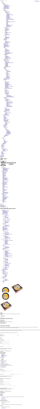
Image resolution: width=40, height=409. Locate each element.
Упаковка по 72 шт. (7, 265)
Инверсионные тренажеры (8, 57)
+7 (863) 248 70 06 (2, 155)
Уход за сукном (6, 100)
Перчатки (4, 191)
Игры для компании (6, 44)
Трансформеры (5, 38)
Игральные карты (6, 43)
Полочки (4, 185)
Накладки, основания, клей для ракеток (10, 21)
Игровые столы (7, 29)
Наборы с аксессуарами (7, 247)
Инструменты (7, 104)
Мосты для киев (7, 90)
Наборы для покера (7, 221)
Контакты (5, 142)
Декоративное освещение (8, 66)
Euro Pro (6, 134)
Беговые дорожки (7, 56)
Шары (6, 69)
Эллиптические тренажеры (8, 58)
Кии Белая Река (6, 251)
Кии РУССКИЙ (6, 252)
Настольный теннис (5, 214)
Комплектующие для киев (9, 106)
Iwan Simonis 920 (8, 131)
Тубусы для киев (6, 260)
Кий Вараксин (6, 85)
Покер (6, 36)
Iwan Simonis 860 (8, 132)
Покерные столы (7, 37)
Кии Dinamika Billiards (7, 250)
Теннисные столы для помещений (10, 19)
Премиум (6, 124)
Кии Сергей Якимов (7, 84)
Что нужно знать (3, 153)
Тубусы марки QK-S (8, 95)
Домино (3, 177)
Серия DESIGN (8, 14)
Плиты (3, 202)
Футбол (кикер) (7, 28)
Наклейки (5, 97)
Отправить (1, 351)
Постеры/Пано (5, 117)
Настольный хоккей (5, 182)
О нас (3, 138)
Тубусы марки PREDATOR (9, 96)
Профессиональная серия (5, 169)
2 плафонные (6, 241)
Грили (3, 181)
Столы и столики (6, 118)
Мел (5, 108)
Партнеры (3, 146)
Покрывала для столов (6, 114)
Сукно (3, 200)
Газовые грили (6, 49)
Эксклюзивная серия (6, 6)
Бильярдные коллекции (6, 8)
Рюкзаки (7, 24)
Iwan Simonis (7, 130)
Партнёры (4, 143)
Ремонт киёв (6, 254)
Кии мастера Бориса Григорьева (8, 88)
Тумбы (3, 272)
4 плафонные (6, 242)
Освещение (5, 125)
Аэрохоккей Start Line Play (8, 32)
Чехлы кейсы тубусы (7, 92)
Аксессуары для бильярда (6, 60)
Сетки (7, 23)
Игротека (5, 10)
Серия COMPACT (8, 16)
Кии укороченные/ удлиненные (8, 253)
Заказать (1, 314)
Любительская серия (6, 7)
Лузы (4, 136)
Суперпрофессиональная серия (7, 5)
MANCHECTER (6, 280)
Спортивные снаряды (6, 45)
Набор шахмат (5, 39)
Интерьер (4, 150)
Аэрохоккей (4, 173)
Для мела (6, 268)
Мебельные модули (6, 120)
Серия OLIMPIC (8, 17)
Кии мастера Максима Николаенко (9, 86)
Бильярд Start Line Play (7, 34)
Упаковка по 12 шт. (7, 109)
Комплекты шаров (8, 71)
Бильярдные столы (5, 148)
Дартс (4, 47)
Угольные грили (7, 50)
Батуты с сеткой (4, 179)
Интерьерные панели (7, 122)
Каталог (3, 3)
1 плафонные (6, 63)
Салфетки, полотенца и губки (9, 102)
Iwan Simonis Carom (8, 133)
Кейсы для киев (7, 93)
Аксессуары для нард (7, 41)
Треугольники (5, 78)
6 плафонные (6, 243)
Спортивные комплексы (5, 178)
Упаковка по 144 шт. (7, 110)
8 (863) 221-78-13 (4, 364)
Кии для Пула (6, 255)
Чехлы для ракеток (8, 25)
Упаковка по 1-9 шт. (7, 264)
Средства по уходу (5, 190)
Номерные (7, 76)
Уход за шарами (7, 99)
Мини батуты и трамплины (7, 46)
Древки (3, 188)
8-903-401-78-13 (8, 364)
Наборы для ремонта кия (9, 103)
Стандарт (6, 123)
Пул (6, 72)
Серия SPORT (8, 15)
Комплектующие (3, 356)
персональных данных (8, 378)
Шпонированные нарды (7, 42)
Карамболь (7, 73)
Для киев (6, 113)
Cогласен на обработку (6, 378)
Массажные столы (7, 53)
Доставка (2, 359)
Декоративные (8, 77)
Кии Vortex (6, 82)
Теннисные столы (8, 13)
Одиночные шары (8, 75)
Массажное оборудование (8, 52)
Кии (5, 81)
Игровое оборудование (5, 170)
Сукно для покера (7, 222)
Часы (3, 187)
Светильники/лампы (5, 239)
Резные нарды (6, 225)
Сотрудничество (6, 141)
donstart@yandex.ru (2, 156)
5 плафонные (6, 65)
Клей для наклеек (8, 105)
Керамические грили (7, 232)
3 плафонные (6, 64)
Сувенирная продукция (5, 193)
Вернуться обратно (2, 335)
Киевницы (5, 67)
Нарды (4, 224)
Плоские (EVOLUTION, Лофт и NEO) (9, 62)
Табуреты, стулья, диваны (7, 119)
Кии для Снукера (6, 256)
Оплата (2, 145)
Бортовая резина (6, 135)
